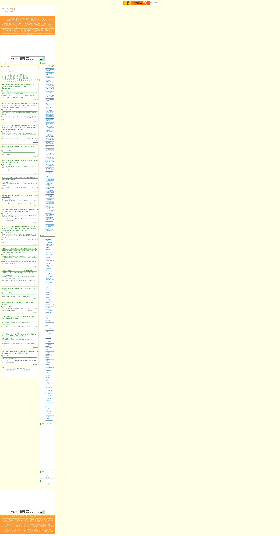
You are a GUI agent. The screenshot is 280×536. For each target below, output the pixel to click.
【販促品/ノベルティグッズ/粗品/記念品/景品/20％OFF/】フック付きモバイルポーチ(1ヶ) (50, 160)
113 (25, 79)
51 (16, 76)
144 (7, 81)
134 (27, 80)
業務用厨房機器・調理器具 (30, 29)
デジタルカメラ (33, 21)
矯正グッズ (16, 29)
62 (3, 77)
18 (21, 74)
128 (15, 80)
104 (7, 79)
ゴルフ (51, 24)
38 (26, 75)
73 (19, 77)
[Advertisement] (28, 46)
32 (17, 75)
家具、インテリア (31, 34)
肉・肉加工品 (18, 26)
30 (14, 75)
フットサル (20, 30)
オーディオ (25, 23)
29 (13, 75)
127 (13, 80)
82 (3, 78)
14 (15, 74)
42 (3, 76)
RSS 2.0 (47, 477)
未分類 (49, 25)
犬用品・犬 (10, 29)
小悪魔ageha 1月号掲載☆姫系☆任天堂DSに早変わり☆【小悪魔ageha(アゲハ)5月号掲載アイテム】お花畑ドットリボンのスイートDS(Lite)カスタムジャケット (19, 250)
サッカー (44, 24)
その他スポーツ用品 (20, 16)
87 (10, 78)
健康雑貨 (10, 23)
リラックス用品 (50, 21)
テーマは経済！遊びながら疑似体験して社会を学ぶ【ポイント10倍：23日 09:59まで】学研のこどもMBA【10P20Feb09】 (19, 86)
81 (1, 78)
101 (2, 79)
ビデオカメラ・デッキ (47, 31)
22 (3, 75)
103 (5, 79)
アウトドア (21, 29)
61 (1, 77)
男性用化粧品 (10, 20)
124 (7, 80)
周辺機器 (39, 23)
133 (25, 80)
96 (23, 78)
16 (18, 74)
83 (4, 78)
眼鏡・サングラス (7, 25)
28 (11, 75)
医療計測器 (13, 18)
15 (17, 74)
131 (21, 80)
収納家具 (6, 23)
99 (27, 78)
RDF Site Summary (49, 473)
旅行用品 (51, 26)
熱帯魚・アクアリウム (48, 33)
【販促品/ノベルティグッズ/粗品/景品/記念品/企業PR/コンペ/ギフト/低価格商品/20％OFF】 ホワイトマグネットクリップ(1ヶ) (50, 142)
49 (13, 76)
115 (29, 79)
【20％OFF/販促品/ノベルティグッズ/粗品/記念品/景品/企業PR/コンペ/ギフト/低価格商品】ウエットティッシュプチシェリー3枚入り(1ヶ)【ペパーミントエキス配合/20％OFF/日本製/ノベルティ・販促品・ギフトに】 (50, 102)
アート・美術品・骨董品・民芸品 (8, 24)
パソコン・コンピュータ (6, 26)
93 (19, 78)
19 (23, 74)
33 (19, 75)
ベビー (38, 21)
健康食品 (36, 30)
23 (4, 75)
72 (17, 77)
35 (21, 75)
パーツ (27, 33)
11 (11, 74)
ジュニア (50, 29)
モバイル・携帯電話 (43, 20)
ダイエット (30, 28)
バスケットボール (33, 25)
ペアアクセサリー (39, 33)
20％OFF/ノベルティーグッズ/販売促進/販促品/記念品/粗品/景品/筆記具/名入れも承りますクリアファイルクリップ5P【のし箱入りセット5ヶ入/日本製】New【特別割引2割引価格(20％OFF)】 (50, 131)
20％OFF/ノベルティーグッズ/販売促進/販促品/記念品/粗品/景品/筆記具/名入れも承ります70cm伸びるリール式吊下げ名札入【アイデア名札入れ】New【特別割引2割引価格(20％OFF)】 (50, 183)
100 (29, 78)
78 (26, 77)
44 (5, 76)
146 (11, 81)
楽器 (50, 30)
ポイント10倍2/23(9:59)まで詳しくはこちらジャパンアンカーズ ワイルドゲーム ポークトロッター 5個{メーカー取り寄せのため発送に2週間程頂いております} (20, 105)
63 (4, 77)
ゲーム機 (25, 34)
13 (14, 74)
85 (7, 78)
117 (33, 79)
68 (11, 77)
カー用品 (44, 19)
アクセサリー (50, 19)
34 (20, 75)
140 (39, 80)
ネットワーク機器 (26, 24)
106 (11, 79)
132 (23, 80)
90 (14, 78)
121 (2, 80)
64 (5, 77)
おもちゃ (36, 18)
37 (24, 75)
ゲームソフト (9, 9)
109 (17, 79)
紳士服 (25, 30)
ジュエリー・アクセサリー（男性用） (40, 26)
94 (20, 78)
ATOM (47, 475)
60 (29, 76)
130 (19, 80)
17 (20, 74)
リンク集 (47, 484)
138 (35, 80)
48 (11, 76)
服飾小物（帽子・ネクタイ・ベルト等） (21, 20)
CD (28, 25)
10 (10, 74)
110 (19, 79)
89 (13, 78)
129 (17, 80)
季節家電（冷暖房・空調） (36, 24)
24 (5, 75)
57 (24, 76)
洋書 (19, 33)
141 (2, 81)
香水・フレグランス (13, 30)
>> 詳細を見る (35, 99)
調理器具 (42, 28)
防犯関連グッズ (36, 28)
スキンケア (15, 23)
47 (10, 76)
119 (37, 79)
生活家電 (20, 23)
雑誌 (45, 21)
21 (1, 75)
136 (31, 80)
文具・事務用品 (28, 16)
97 (24, 78)
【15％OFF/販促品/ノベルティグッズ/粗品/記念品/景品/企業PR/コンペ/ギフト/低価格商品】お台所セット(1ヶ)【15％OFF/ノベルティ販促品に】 (50, 205)
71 (16, 77)
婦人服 (42, 21)
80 (29, 77)
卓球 (35, 31)
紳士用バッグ (32, 33)
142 (4, 81)
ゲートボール (30, 31)
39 (27, 75)
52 (17, 76)
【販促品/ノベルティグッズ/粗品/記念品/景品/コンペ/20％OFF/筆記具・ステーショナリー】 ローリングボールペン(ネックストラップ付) (50, 152)
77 (24, 77)
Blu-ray (11, 28)
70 (14, 77)
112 (23, 79)
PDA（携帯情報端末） (42, 25)
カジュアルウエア (28, 26)
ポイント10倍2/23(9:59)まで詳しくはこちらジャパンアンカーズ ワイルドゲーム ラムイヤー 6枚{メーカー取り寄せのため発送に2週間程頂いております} (20, 127)
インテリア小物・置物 (36, 16)
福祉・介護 (6, 30)
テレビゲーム (41, 18)
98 (26, 78)
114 (27, 79)
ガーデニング (39, 31)
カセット (23, 33)
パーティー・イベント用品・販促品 (8, 16)
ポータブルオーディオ (49, 28)
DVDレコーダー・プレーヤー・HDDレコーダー (10, 21)
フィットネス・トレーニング (17, 25)
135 (29, 80)
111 (21, 79)
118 (35, 79)
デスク (25, 25)
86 (8, 78)
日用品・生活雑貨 (45, 16)
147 (13, 81)
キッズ (17, 18)
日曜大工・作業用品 (34, 20)
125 (9, 80)
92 (17, 78)
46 (8, 76)
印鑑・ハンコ (22, 18)
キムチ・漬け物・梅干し (6, 33)
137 (33, 80)
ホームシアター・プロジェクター (20, 28)
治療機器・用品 (39, 29)
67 (10, 77)
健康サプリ (5, 29)
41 (1, 76)
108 (15, 79)
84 (5, 78)
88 (11, 78)
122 (4, 80)
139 (37, 80)
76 (23, 77)
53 (19, 76)
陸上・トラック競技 (23, 31)
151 (21, 81)
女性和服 (52, 16)
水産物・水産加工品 (5, 28)
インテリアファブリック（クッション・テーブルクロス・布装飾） (15, 19)
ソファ (13, 26)
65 (7, 77)
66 (8, 77)
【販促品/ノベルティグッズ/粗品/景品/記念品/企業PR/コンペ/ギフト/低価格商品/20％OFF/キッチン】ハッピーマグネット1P (50, 228)
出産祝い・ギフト (32, 23)
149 (17, 81)
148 (15, 81)
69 (13, 77)
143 (5, 81)
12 (12, 74)
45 (7, 76)
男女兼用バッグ (30, 30)
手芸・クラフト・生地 (46, 23)
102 (4, 79)
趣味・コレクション (25, 21)
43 (4, 76)
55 (21, 76)
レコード (21, 34)
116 (31, 79)
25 (7, 75)
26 (8, 75)
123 (5, 80)
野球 (48, 24)
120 (39, 79)
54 (20, 76)
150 (19, 81)
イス (23, 26)
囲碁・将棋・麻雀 (44, 30)
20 (24, 74)
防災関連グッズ (39, 19)
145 (9, 81)
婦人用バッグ (15, 33)
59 (27, 76)
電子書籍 (45, 29)
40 (29, 75)
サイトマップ (48, 483)
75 (21, 77)
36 (23, 75)
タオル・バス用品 (29, 18)
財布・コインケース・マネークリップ (10, 31)
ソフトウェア (19, 24)
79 (27, 77)
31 (16, 75)
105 (9, 79)
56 (23, 76)
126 (11, 80)
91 (16, 78)
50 (14, 76)
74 (20, 77)
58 (26, 76)
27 (10, 75)
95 (21, 78)
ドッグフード (31, 19)
